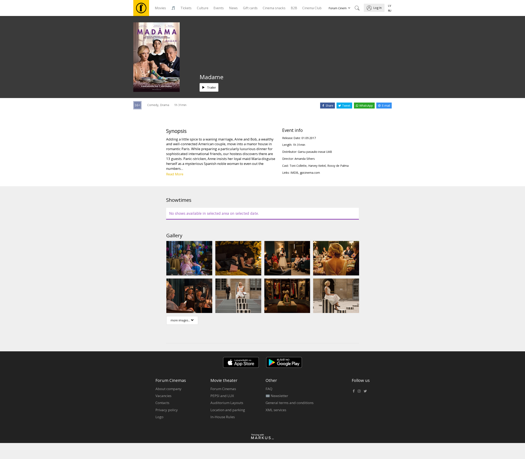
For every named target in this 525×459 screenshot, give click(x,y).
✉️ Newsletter (277, 395)
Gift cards (250, 8)
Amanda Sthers (304, 159)
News (233, 8)
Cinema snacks (274, 8)
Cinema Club (312, 8)
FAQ (269, 388)
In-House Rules (222, 416)
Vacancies (163, 395)
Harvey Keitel (317, 166)
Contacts (162, 402)
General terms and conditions (290, 402)
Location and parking (227, 410)
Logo (159, 416)
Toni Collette (298, 166)
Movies (160, 8)
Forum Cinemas (223, 388)
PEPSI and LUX (222, 395)
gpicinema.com (310, 173)
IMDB (294, 173)
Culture (202, 8)
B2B (294, 8)
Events (218, 8)
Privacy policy (166, 410)
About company (168, 388)
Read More (174, 174)
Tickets (186, 8)
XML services (276, 410)
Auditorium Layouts (226, 402)
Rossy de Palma (338, 166)
